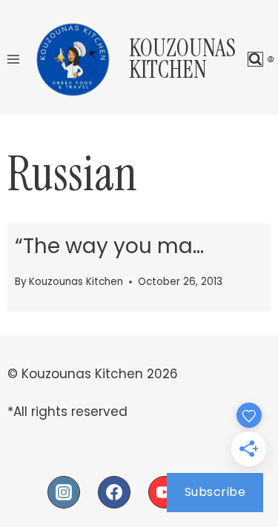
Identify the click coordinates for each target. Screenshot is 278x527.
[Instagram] (63, 492)
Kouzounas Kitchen (76, 282)
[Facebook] (114, 492)
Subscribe (215, 491)
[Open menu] (13, 58)
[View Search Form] (255, 59)
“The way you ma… (109, 246)
